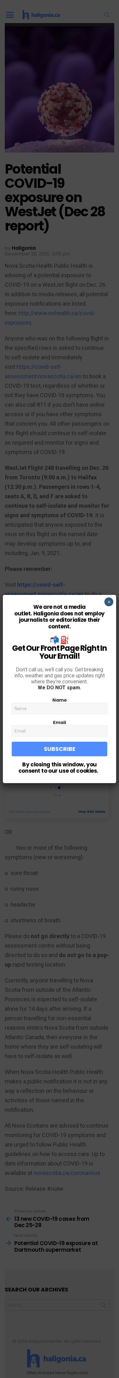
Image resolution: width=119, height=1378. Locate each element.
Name (59, 700)
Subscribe (60, 749)
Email (59, 722)
